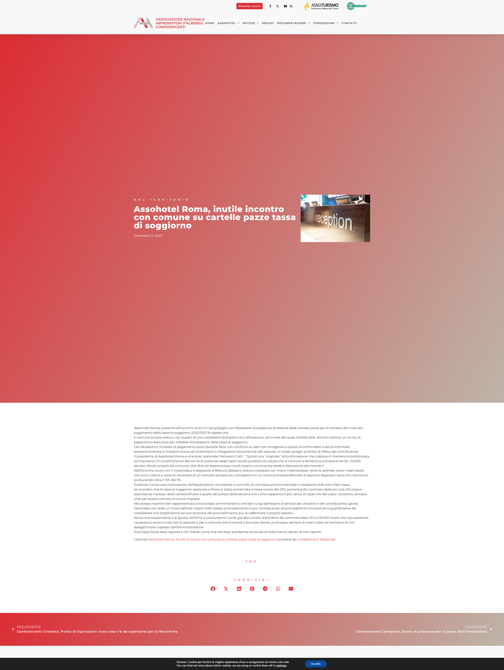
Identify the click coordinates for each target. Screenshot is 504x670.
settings (281, 665)
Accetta (316, 664)
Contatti (349, 23)
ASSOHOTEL (227, 23)
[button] (291, 6)
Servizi (268, 23)
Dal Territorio (162, 199)
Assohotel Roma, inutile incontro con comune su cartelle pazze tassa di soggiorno (212, 539)
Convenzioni (324, 23)
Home (209, 23)
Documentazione (291, 23)
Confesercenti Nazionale (316, 539)
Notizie (249, 23)
